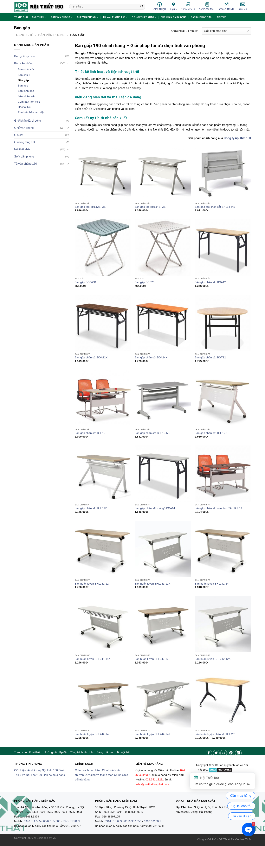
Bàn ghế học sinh (201, 17)
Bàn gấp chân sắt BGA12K (91, 357)
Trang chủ (21, 17)
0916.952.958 (132, 821)
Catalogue (188, 9)
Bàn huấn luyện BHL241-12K (152, 583)
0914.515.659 (113, 821)
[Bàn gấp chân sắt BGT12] (223, 323)
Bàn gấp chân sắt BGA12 (210, 282)
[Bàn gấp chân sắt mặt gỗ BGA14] (163, 473)
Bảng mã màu (207, 9)
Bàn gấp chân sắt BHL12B (211, 433)
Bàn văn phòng (60, 17)
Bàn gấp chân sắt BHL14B (91, 508)
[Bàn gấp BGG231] (103, 247)
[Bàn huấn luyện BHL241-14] (223, 549)
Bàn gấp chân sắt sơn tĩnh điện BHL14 (218, 508)
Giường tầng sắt (24, 142)
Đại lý (173, 9)
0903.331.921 (152, 821)
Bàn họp (23, 85)
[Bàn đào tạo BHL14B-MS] (163, 172)
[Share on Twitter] (216, 753)
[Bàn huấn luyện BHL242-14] (103, 699)
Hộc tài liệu (24, 107)
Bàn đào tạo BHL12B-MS (90, 206)
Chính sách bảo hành (88, 770)
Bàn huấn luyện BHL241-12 (92, 583)
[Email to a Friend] (223, 753)
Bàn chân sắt (26, 69)
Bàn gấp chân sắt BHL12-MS (152, 433)
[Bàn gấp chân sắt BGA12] (223, 247)
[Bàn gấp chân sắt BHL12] (103, 398)
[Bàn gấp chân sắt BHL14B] (103, 473)
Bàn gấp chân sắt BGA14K (151, 357)
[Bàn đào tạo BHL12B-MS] (103, 172)
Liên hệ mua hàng (54, 774)
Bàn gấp (23, 80)
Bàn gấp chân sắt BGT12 (210, 357)
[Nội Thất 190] (38, 7)
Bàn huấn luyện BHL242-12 (152, 658)
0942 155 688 (51, 821)
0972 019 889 (71, 821)
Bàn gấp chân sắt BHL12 (90, 433)
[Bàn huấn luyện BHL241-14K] (103, 624)
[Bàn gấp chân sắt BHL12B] (223, 398)
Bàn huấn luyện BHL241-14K (92, 658)
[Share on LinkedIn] (238, 753)
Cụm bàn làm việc (29, 101)
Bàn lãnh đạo (26, 90)
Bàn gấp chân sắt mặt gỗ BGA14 (155, 508)
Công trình (226, 9)
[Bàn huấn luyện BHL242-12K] (223, 624)
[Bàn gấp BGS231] (163, 247)
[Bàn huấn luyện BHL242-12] (163, 624)
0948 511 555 (32, 821)
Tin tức (221, 17)
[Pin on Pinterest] (231, 753)
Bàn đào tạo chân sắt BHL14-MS (215, 206)
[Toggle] (67, 63)
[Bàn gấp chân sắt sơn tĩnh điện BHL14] (223, 473)
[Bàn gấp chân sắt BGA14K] (163, 323)
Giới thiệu (159, 9)
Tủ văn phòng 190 (114, 17)
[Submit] (142, 7)
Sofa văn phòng (24, 156)
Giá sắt (18, 135)
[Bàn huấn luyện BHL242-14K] (163, 699)
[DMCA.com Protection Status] (220, 769)
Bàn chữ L (24, 75)
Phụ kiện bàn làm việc (31, 112)
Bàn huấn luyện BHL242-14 (92, 734)
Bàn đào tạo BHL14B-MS (150, 206)
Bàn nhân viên (27, 96)
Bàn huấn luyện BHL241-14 (212, 583)
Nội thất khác (22, 149)
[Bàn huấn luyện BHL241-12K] (163, 549)
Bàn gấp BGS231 (145, 282)
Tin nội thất (123, 752)
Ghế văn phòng (86, 17)
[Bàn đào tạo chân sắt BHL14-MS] (223, 172)
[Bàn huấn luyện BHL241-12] (103, 549)
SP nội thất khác (143, 17)
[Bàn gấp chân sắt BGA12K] (103, 323)
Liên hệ (242, 9)
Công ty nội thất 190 (237, 138)
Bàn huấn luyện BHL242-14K (152, 734)
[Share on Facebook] (209, 753)
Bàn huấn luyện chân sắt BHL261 (215, 734)
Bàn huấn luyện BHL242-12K (212, 658)
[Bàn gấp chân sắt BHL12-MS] (163, 398)
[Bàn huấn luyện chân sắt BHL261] (223, 699)
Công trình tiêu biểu (82, 752)
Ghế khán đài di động (174, 17)
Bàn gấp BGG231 (85, 282)
